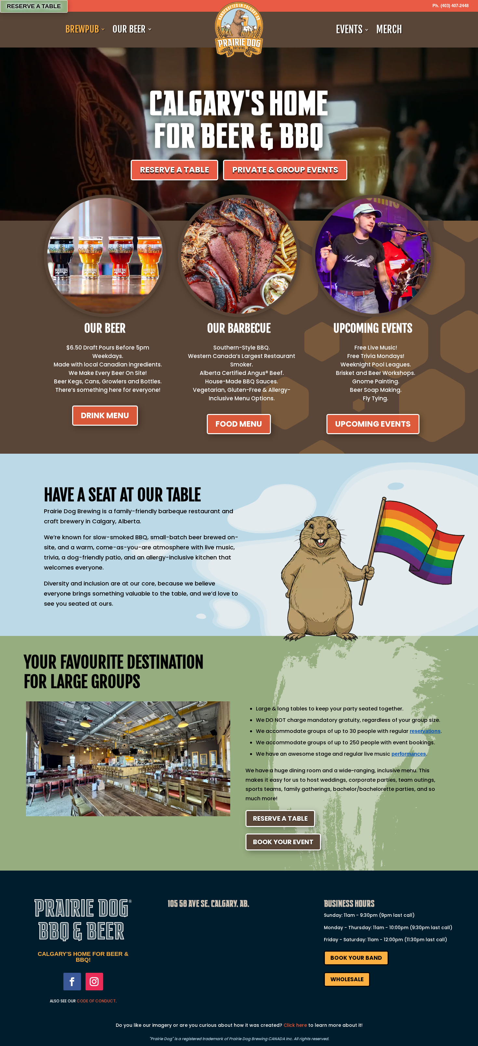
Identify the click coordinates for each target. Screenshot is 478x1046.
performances (409, 754)
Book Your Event (283, 841)
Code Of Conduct (96, 1001)
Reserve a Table (34, 6)
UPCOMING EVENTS (373, 424)
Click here (295, 1025)
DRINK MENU (105, 415)
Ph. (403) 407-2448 (450, 5)
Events (349, 29)
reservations (425, 731)
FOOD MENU (239, 424)
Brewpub (82, 29)
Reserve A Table (280, 818)
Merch (389, 29)
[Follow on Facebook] (72, 981)
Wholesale (347, 979)
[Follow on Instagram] (94, 981)
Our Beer (129, 29)
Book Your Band (356, 958)
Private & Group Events (285, 169)
